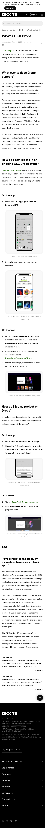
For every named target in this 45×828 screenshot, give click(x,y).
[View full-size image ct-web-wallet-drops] (24, 382)
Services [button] (6, 780)
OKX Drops (7, 51)
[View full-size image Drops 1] (24, 232)
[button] (27, 14)
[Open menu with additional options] (42, 15)
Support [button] (6, 786)
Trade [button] (5, 805)
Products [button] (6, 774)
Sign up (34, 14)
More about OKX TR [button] (12, 761)
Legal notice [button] (8, 767)
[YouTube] (16, 820)
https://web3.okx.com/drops (18, 358)
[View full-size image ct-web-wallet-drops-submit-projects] (24, 523)
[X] (3, 820)
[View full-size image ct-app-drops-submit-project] (24, 469)
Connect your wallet (12, 170)
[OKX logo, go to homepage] (9, 14)
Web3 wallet (32, 30)
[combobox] (24, 23)
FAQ (21, 30)
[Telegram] (7, 820)
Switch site (10, 8)
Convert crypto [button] (9, 799)
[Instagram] (11, 820)
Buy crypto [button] (7, 793)
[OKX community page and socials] (20, 820)
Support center (8, 30)
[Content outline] (40, 698)
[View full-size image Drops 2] (24, 292)
